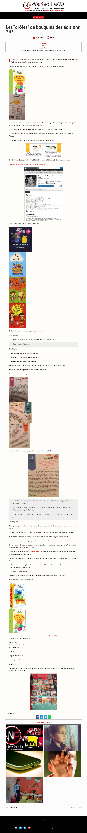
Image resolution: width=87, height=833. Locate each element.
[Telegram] (24, 827)
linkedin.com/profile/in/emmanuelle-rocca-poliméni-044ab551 (28, 164)
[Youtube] (29, 827)
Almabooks (25, 50)
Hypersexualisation (44, 50)
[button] (38, 14)
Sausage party (34, 551)
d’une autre (67, 565)
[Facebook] (16, 827)
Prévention (53, 50)
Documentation (33, 50)
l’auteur (16, 160)
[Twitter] (20, 827)
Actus (43, 45)
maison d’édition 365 (50, 636)
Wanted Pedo (61, 50)
